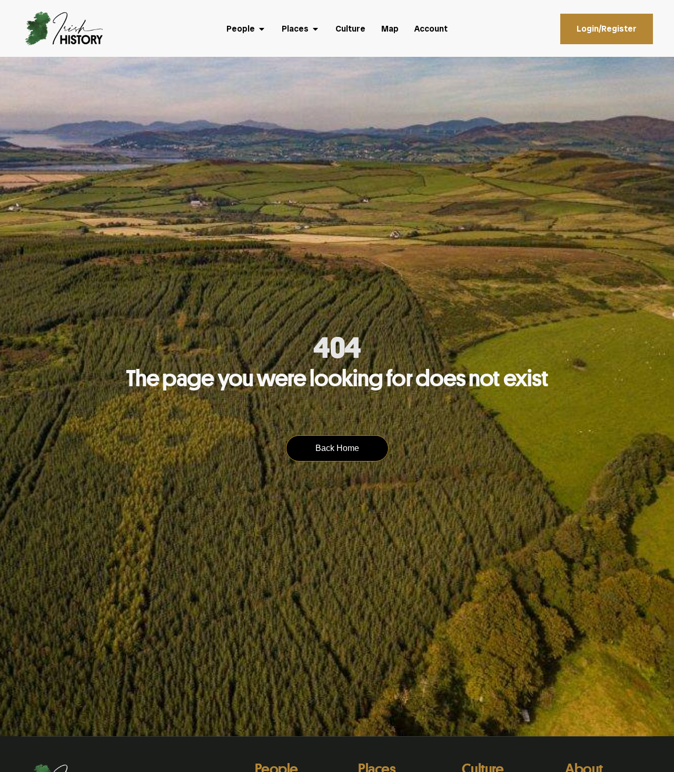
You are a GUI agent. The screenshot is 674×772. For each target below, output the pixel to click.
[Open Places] (315, 29)
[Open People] (261, 29)
